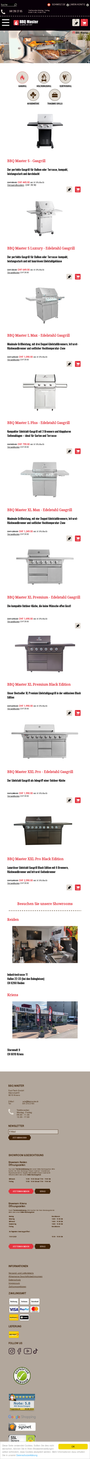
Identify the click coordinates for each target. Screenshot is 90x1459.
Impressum (14, 1283)
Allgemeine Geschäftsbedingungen (25, 1276)
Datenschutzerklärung (26, 1455)
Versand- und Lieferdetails (21, 1273)
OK (73, 1446)
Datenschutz (15, 1280)
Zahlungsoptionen (17, 1286)
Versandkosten (15, 185)
